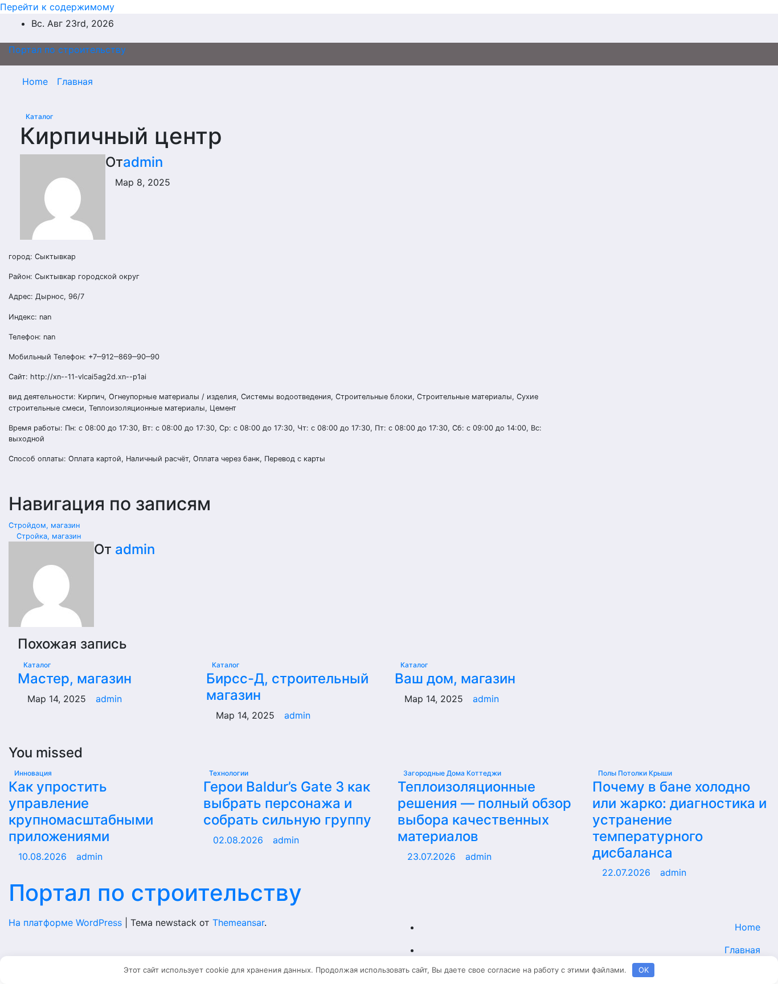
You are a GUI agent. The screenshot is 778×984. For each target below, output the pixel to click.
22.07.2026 (627, 872)
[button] (736, 81)
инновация (33, 773)
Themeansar (238, 922)
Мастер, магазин (75, 678)
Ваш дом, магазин (455, 678)
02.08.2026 (239, 840)
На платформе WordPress (67, 922)
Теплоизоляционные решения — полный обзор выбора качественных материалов (484, 811)
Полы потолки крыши (635, 773)
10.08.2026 (43, 856)
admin (143, 162)
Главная (75, 81)
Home (35, 81)
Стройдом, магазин (45, 525)
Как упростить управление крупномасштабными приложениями (81, 811)
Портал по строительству (67, 49)
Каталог (40, 116)
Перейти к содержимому (57, 7)
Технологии (228, 773)
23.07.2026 (432, 856)
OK (643, 969)
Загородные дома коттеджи (452, 773)
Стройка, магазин (47, 536)
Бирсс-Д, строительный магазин (287, 686)
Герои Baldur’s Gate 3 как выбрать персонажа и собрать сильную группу (287, 803)
